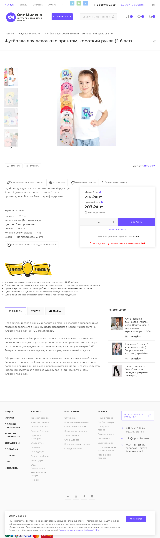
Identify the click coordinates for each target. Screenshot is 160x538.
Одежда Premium (40, 431)
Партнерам (71, 411)
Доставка (55, 311)
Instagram (76, 496)
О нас (8, 461)
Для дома (35, 447)
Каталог (36, 411)
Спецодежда (37, 451)
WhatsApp (78, 3)
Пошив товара (105, 418)
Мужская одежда (40, 422)
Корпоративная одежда (77, 444)
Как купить (15, 311)
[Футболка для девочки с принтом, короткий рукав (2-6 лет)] (86, 107)
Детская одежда (39, 426)
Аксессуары (37, 460)
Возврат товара (106, 434)
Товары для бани (40, 456)
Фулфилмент (104, 438)
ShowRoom (12, 443)
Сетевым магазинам (75, 426)
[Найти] (113, 16)
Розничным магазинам (76, 422)
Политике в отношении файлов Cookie (79, 530)
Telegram (72, 3)
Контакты (11, 468)
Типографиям (71, 435)
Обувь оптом (37, 443)
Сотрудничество (73, 448)
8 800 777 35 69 (106, 4)
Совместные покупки (75, 431)
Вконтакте (85, 3)
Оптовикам (70, 418)
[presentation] (11, 67)
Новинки (35, 480)
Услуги (9, 418)
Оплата (35, 311)
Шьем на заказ (105, 443)
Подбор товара (106, 422)
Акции (9, 411)
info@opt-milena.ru (137, 438)
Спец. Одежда (71, 439)
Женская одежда (40, 418)
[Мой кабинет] (153, 4)
